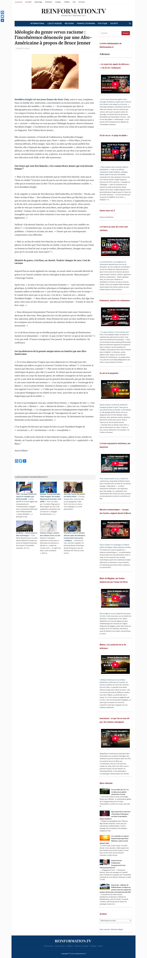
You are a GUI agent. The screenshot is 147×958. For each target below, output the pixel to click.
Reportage (38, 2)
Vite (74, 2)
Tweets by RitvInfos (107, 217)
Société (114, 23)
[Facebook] (2, 12)
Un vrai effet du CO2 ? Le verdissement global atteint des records (120, 792)
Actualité (28, 2)
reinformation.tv (73, 10)
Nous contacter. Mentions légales (111, 929)
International (37, 23)
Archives (81, 2)
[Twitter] (2, 16)
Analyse (58, 2)
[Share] (2, 20)
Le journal (18, 2)
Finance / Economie (86, 23)
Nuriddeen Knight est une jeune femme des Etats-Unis (42, 99)
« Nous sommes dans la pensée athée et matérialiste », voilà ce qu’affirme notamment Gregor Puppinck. (114, 169)
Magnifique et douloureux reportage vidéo (114, 753)
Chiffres (67, 2)
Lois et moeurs (55, 23)
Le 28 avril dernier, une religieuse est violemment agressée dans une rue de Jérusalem (113, 264)
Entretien (48, 2)
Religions (69, 23)
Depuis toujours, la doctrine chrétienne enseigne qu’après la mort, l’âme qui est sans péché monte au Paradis (114, 407)
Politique (102, 23)
